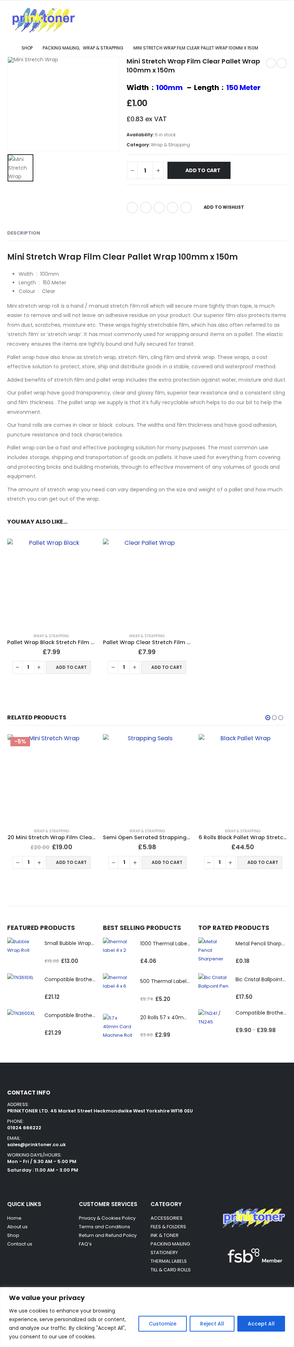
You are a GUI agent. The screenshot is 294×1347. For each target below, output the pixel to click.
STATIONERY (164, 1252)
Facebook (132, 207)
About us (17, 1226)
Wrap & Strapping (170, 145)
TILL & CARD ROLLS (171, 1269)
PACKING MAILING (170, 1243)
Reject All (212, 1323)
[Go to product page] (51, 583)
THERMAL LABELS (169, 1261)
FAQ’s (85, 1243)
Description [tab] (23, 233)
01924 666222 (24, 1127)
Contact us (20, 1243)
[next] (282, 63)
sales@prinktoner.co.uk (36, 1144)
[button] (193, 20)
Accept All (261, 1323)
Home (14, 1218)
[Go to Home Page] (9, 48)
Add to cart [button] (71, 667)
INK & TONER (165, 1235)
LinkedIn (159, 207)
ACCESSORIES (166, 1218)
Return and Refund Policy (108, 1235)
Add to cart (202, 170)
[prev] (271, 63)
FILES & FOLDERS (168, 1226)
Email (186, 207)
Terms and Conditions (104, 1226)
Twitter (146, 207)
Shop (13, 1235)
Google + (172, 207)
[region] (147, 1317)
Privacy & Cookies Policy (107, 1218)
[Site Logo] (43, 20)
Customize (162, 1323)
